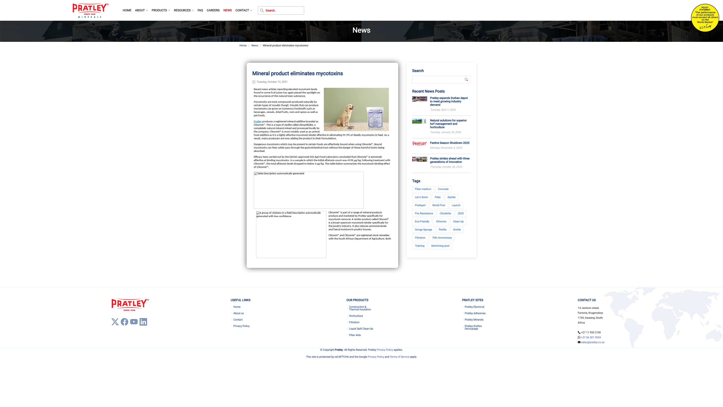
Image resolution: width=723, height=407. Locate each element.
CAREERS (213, 10)
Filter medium (423, 189)
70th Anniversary (442, 237)
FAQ (200, 10)
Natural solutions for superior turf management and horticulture (448, 124)
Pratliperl (420, 205)
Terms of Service (400, 356)
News (254, 45)
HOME (127, 10)
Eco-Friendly (422, 221)
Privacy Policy (241, 326)
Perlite (442, 229)
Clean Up (458, 221)
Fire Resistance (424, 213)
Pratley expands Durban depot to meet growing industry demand (449, 101)
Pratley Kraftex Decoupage (473, 327)
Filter (438, 197)
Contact (238, 319)
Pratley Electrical (474, 307)
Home (243, 45)
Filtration (420, 237)
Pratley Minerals (474, 319)
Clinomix (441, 221)
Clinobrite (445, 213)
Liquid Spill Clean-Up (361, 328)
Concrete (443, 189)
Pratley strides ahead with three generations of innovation (449, 160)
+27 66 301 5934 (591, 337)
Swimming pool (440, 245)
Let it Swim (421, 197)
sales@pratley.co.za (592, 342)
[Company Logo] (90, 10)
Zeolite (451, 197)
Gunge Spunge (423, 229)
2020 (461, 213)
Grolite (457, 229)
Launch (456, 205)
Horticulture (356, 316)
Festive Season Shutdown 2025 (449, 143)
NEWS (227, 10)
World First (438, 205)
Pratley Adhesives (475, 313)
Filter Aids (355, 335)
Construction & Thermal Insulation (360, 308)
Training (419, 245)
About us (238, 313)
